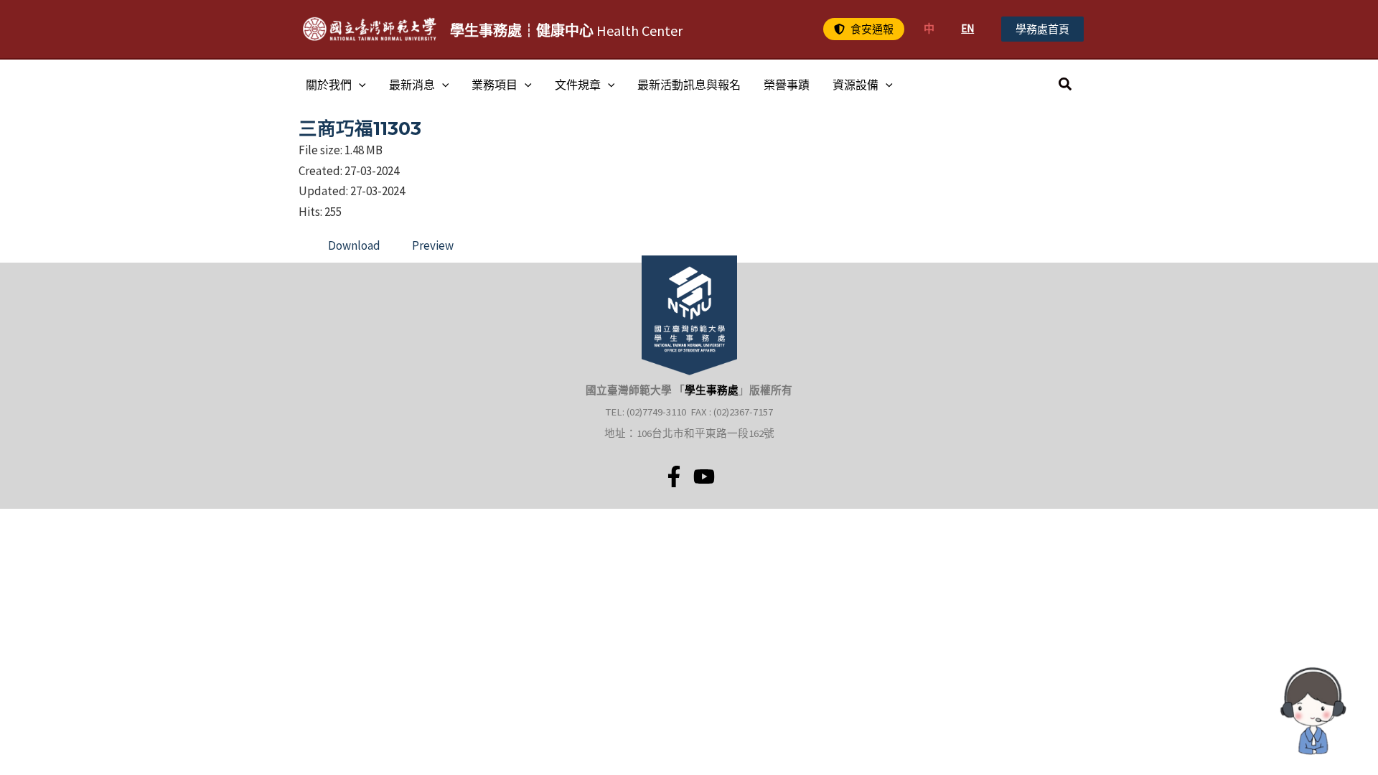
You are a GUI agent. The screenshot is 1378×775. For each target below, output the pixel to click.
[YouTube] (704, 476)
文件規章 (578, 85)
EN (967, 28)
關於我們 (329, 85)
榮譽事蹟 (787, 85)
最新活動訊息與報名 (689, 85)
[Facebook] (674, 476)
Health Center (566, 30)
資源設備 (855, 85)
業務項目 (494, 85)
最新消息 (412, 85)
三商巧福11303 (360, 128)
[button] (863, 29)
